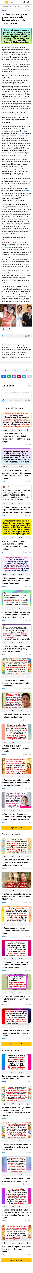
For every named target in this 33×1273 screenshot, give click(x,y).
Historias (4, 10)
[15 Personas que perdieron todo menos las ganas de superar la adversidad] (16, 1016)
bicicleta (21, 133)
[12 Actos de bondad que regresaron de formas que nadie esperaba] (16, 732)
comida (26, 191)
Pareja (3, 444)
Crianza (3, 654)
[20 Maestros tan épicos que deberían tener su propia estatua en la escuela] (16, 666)
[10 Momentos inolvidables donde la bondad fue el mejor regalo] (16, 1164)
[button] (6, 370)
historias (7, 247)
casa (18, 96)
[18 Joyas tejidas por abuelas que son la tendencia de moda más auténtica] (16, 982)
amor (11, 80)
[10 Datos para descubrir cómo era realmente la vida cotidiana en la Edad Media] (16, 880)
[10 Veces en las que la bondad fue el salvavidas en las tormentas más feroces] (16, 1130)
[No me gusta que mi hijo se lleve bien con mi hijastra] (16, 1062)
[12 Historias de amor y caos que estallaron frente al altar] (16, 700)
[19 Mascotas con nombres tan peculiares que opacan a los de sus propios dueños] (16, 948)
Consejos (4, 1004)
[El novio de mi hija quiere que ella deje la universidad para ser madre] (16, 1233)
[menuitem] (4, 6)
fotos (14, 357)
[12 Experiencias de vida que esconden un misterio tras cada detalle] (16, 914)
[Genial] (9, 2)
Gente (3, 481)
